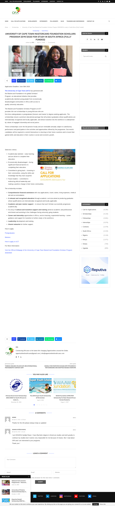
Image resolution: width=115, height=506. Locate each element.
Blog (62, 21)
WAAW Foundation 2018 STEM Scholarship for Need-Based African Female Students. (65, 398)
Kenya (95, 239)
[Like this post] (14, 80)
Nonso (14, 417)
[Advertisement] (77, 10)
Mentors (7, 237)
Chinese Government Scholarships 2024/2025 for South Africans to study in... (16, 398)
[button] (7, 391)
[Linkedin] (102, 1)
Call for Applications (16, 1)
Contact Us (60, 1)
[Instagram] (104, 1)
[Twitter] (100, 1)
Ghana (95, 244)
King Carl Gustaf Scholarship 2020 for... (19, 500)
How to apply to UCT (12, 241)
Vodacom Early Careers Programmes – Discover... (19, 481)
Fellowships (36, 1)
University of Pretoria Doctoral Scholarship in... (19, 490)
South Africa (95, 231)
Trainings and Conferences (75, 21)
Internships (44, 1)
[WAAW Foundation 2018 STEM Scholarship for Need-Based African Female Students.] (64, 385)
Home (6, 1)
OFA (33, 42)
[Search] (109, 21)
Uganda (95, 248)
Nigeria (95, 235)
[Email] (109, 1)
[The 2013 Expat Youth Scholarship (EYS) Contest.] (40, 385)
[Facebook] (98, 1)
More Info (103, 504)
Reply (74, 417)
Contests (52, 1)
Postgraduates (10, 233)
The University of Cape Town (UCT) (17, 91)
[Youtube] (107, 1)
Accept (95, 504)
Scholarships (27, 1)
